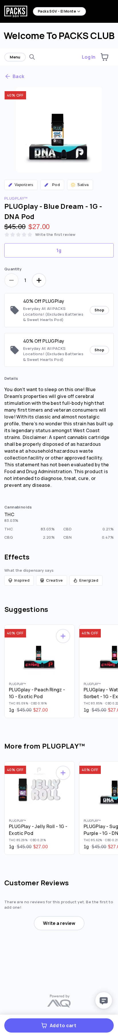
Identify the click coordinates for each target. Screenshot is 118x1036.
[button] (104, 57)
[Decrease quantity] (11, 280)
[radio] (59, 250)
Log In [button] (88, 57)
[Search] (32, 57)
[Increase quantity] (39, 280)
